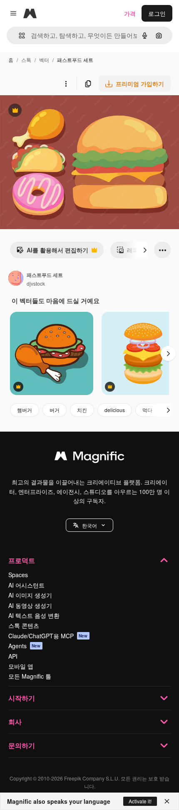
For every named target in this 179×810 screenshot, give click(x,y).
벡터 (44, 59)
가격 (130, 13)
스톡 (26, 59)
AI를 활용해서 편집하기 (52, 252)
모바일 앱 (20, 666)
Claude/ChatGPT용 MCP (48, 636)
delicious (114, 409)
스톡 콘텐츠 (23, 625)
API (12, 656)
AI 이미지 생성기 (30, 595)
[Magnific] (89, 458)
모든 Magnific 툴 (29, 676)
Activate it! (140, 801)
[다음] (144, 250)
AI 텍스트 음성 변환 (34, 615)
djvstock (36, 283)
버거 (55, 409)
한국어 (89, 525)
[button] (89, 525)
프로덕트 (21, 560)
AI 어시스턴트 (26, 585)
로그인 (157, 13)
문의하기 (21, 745)
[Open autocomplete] (18, 35)
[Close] (167, 801)
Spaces (18, 574)
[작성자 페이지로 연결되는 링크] (15, 279)
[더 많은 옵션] (65, 83)
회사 (15, 721)
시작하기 (21, 698)
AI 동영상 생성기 (30, 605)
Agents (24, 646)
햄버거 (24, 409)
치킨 (82, 409)
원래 (48, 111)
